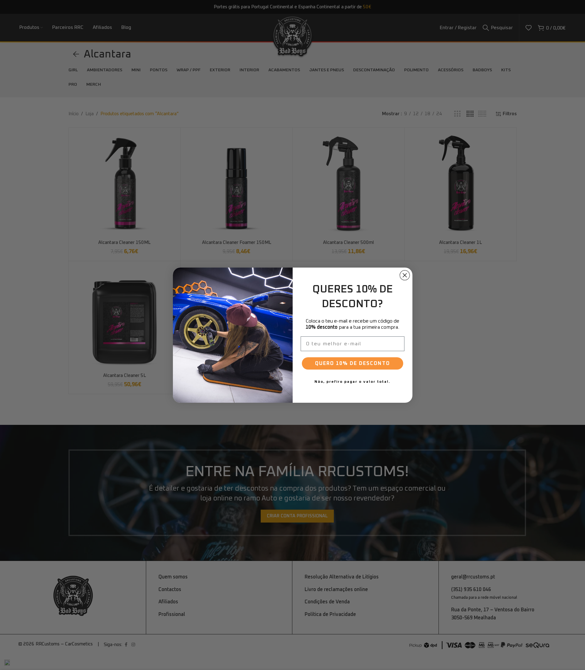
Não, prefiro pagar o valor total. (352, 381)
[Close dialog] (404, 275)
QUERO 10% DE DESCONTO (352, 363)
